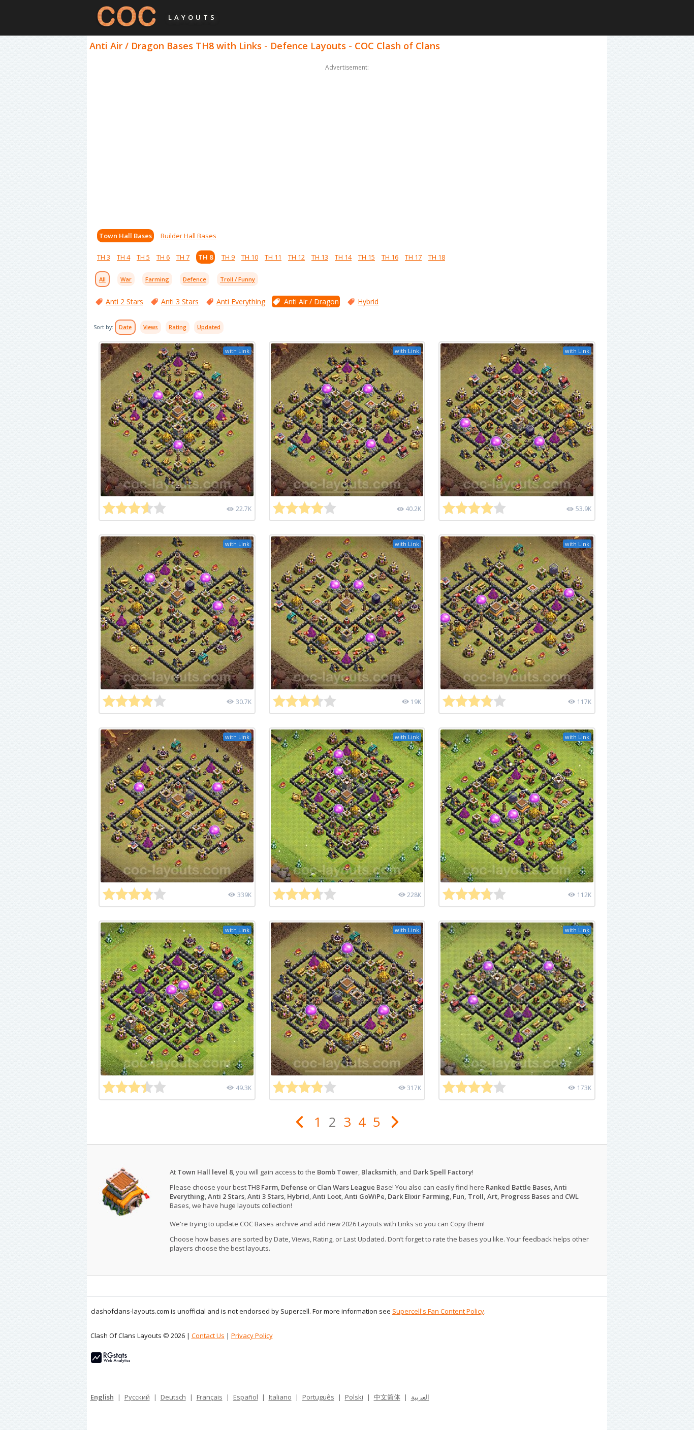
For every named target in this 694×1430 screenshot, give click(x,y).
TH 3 (103, 257)
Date (125, 327)
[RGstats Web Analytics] (110, 1360)
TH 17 (413, 257)
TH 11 (273, 257)
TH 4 (123, 257)
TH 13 (319, 257)
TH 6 (163, 257)
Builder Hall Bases (188, 235)
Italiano (280, 1397)
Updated (208, 327)
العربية (420, 1397)
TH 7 (183, 257)
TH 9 (228, 257)
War (126, 279)
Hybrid (368, 301)
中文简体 (387, 1397)
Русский (137, 1397)
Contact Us (208, 1335)
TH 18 (436, 257)
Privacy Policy (252, 1335)
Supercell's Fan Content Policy (438, 1311)
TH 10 (249, 257)
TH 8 (205, 257)
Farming (157, 279)
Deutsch (173, 1397)
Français (210, 1397)
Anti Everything (240, 301)
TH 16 (390, 257)
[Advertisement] (347, 144)
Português (318, 1397)
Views (150, 327)
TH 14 (343, 257)
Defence (194, 279)
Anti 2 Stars (124, 301)
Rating (177, 327)
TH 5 (143, 257)
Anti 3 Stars (180, 301)
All (102, 279)
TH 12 (296, 257)
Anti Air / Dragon (311, 301)
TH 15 (366, 257)
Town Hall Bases (125, 235)
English (102, 1397)
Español (245, 1397)
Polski (354, 1397)
